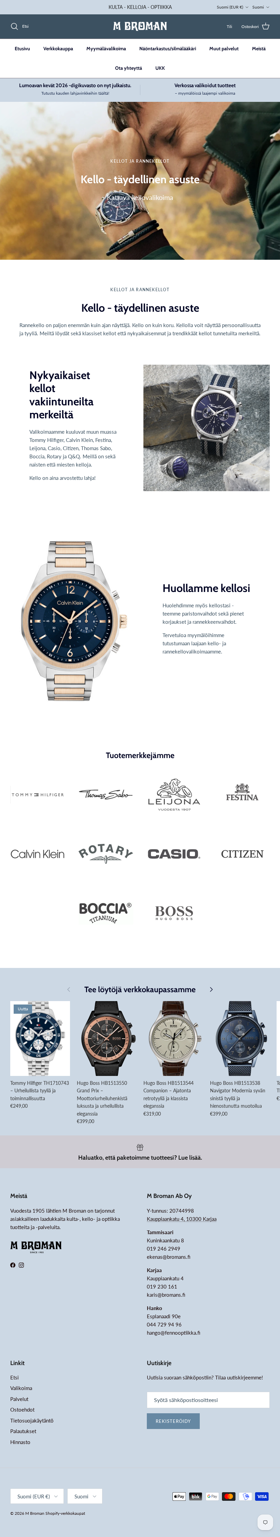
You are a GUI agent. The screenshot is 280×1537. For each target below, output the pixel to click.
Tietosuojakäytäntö (32, 1420)
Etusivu (22, 48)
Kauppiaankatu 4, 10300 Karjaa (181, 1219)
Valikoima (21, 1388)
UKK (160, 68)
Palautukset (23, 1431)
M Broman (34, 1513)
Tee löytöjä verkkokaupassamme (140, 989)
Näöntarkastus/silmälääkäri (167, 48)
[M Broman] (140, 26)
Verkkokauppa (58, 48)
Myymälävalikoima (106, 48)
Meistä (259, 48)
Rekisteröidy (173, 1421)
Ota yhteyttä (128, 68)
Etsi (14, 1377)
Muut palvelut (224, 48)
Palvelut (19, 1399)
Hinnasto (20, 1442)
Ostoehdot (22, 1409)
